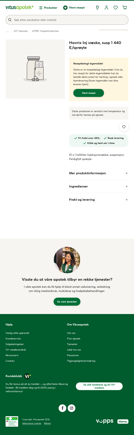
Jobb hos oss (74, 349)
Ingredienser (78, 186)
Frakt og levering (82, 200)
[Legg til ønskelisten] (123, 126)
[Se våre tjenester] (67, 260)
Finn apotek (73, 338)
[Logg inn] (106, 7)
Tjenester (72, 344)
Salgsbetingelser (15, 344)
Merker (47, 423)
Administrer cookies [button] (31, 423)
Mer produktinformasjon (87, 173)
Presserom (73, 355)
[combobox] (67, 20)
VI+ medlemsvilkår (16, 349)
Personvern (12, 355)
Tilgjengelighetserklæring (81, 360)
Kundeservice (13, 338)
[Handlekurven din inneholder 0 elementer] (124, 7)
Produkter (50, 7)
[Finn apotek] (97, 7)
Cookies (10, 360)
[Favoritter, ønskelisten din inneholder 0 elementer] (115, 7)
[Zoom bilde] (35, 69)
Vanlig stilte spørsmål (17, 333)
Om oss (71, 333)
